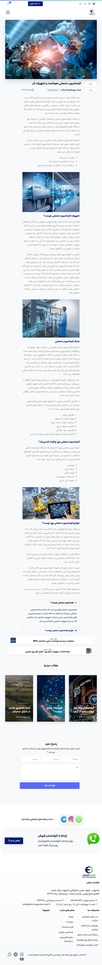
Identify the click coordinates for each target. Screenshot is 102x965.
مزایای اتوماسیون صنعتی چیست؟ (59, 630)
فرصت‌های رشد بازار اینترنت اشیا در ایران (83, 709)
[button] (51, 603)
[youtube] (94, 3)
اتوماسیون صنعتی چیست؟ (62, 602)
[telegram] (85, 3)
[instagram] (89, 3)
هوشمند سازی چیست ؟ (54, 709)
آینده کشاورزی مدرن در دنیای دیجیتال (19, 709)
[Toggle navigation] (7, 12)
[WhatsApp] (80, 3)
